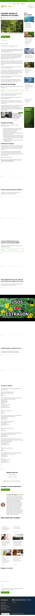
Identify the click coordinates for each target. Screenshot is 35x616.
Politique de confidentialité (5, 606)
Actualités (23, 3)
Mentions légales (4, 608)
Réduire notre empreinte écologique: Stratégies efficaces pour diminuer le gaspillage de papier (17, 543)
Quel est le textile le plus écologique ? (17, 527)
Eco (14, 602)
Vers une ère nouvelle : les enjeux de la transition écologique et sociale (17, 558)
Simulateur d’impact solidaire (5, 609)
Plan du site (3, 604)
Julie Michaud (20, 494)
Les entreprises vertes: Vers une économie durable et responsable (28, 25)
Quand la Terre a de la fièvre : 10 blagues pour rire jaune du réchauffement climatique (28, 41)
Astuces (14, 3)
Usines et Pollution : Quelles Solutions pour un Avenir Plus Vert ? (29, 56)
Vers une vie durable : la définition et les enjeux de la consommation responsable (6, 543)
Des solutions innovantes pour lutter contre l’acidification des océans (29, 86)
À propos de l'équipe (4, 605)
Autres (18, 3)
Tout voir (29, 599)
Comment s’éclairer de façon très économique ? (28, 100)
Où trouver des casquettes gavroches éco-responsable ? (6, 528)
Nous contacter (3, 602)
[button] (8, 9)
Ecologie (9, 3)
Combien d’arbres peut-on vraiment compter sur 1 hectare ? (28, 70)
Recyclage (9, 6)
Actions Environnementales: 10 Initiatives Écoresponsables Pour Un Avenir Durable (6, 559)
